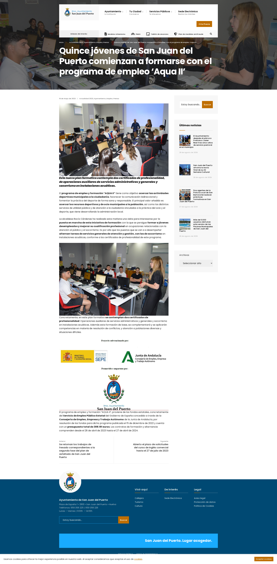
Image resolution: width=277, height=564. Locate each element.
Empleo (99, 42)
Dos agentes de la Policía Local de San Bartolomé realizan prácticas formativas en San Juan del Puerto (196, 196)
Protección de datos (205, 502)
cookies (138, 559)
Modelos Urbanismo (116, 34)
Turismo (139, 502)
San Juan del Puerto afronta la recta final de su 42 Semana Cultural (202, 168)
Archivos (184, 255)
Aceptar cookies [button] (264, 559)
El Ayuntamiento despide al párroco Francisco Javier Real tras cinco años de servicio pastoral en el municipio (196, 142)
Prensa (106, 42)
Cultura (138, 506)
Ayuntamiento (90, 42)
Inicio (61, 42)
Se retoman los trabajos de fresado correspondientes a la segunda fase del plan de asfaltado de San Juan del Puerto (77, 449)
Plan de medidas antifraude (190, 34)
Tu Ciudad (135, 12)
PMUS (138, 34)
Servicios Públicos (159, 12)
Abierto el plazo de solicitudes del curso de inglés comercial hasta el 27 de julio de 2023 (150, 446)
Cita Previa (204, 24)
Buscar (207, 104)
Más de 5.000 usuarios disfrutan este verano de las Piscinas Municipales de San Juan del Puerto (196, 225)
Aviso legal (199, 498)
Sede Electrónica (188, 12)
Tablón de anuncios (159, 34)
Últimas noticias (190, 125)
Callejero (139, 498)
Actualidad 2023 (76, 42)
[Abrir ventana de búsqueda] (211, 33)
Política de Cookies (204, 506)
